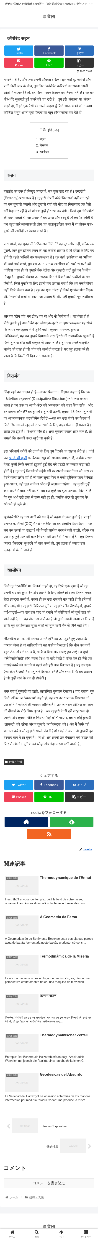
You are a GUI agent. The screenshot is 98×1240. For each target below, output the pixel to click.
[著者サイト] (26, 822)
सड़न (43, 139)
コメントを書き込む (49, 1183)
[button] (89, 708)
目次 (42, 130)
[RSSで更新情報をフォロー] (49, 834)
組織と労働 (15, 762)
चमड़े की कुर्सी (18, 458)
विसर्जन (44, 145)
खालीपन (44, 152)
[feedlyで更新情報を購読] (71, 822)
